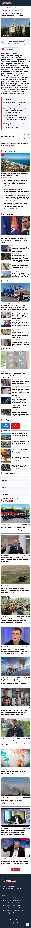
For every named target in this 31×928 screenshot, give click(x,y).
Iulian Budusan (26, 828)
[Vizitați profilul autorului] (2, 42)
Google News (9, 145)
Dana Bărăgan (26, 797)
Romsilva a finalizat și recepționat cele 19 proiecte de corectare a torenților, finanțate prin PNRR (21, 275)
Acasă (4, 7)
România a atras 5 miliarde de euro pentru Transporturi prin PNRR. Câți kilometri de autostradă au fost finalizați (15, 307)
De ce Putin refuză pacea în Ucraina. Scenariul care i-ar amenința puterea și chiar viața (14, 559)
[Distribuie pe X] (28, 44)
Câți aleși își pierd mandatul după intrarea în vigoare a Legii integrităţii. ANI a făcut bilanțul (20, 343)
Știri (8, 7)
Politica (6, 200)
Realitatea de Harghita (18, 900)
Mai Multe (15, 869)
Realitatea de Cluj (6, 913)
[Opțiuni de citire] (27, 924)
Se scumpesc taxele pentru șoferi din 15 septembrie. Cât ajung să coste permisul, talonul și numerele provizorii (21, 392)
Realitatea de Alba (6, 902)
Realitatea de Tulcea (18, 910)
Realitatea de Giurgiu (6, 905)
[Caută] (23, 3)
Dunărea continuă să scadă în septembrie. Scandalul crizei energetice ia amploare (15, 743)
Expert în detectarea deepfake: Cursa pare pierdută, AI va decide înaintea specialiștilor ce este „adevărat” (14, 712)
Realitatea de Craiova (6, 900)
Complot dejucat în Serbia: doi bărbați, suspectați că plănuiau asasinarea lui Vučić (15, 104)
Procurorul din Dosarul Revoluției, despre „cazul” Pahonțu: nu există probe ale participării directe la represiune (15, 620)
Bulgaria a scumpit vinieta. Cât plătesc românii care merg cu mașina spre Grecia (15, 125)
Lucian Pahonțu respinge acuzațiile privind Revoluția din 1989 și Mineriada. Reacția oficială (16, 110)
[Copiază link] (24, 40)
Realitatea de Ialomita (7, 910)
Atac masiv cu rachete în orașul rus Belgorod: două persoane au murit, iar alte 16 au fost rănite (14, 802)
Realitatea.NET (5, 897)
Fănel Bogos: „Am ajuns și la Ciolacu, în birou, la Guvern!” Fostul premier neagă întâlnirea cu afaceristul (14, 863)
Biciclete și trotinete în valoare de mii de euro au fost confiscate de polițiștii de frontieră (20, 413)
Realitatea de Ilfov (17, 905)
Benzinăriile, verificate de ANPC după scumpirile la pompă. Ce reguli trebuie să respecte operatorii (15, 375)
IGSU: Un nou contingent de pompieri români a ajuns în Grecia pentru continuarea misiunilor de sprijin (13, 529)
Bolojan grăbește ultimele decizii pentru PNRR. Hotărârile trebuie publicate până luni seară (21, 316)
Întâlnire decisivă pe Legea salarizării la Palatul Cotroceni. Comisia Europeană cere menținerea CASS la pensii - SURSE (16, 197)
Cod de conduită (19, 888)
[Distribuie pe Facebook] (28, 40)
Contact (3, 886)
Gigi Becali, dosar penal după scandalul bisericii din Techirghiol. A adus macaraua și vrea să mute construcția (20, 334)
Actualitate (13, 7)
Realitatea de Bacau (6, 908)
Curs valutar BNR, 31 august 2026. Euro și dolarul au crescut (20, 383)
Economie (4, 177)
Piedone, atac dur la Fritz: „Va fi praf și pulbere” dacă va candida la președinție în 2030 (20, 325)
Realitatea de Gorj (16, 913)
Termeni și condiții (11, 886)
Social (5, 193)
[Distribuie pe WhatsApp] (24, 44)
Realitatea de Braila (16, 902)
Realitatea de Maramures (18, 908)
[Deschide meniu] (28, 3)
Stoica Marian (26, 524)
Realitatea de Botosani (18, 41)
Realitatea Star (24, 897)
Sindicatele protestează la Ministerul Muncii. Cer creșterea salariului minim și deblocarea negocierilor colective (16, 182)
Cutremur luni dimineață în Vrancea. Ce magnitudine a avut (14, 772)
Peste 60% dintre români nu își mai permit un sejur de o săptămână (15, 174)
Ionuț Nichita (26, 555)
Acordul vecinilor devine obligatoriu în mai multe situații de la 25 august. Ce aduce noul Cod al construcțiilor (16, 205)
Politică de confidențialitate (8, 888)
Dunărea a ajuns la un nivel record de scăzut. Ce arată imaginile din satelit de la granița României (15, 590)
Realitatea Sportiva (14, 897)
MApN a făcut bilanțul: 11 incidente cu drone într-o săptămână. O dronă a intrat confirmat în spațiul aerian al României (13, 682)
